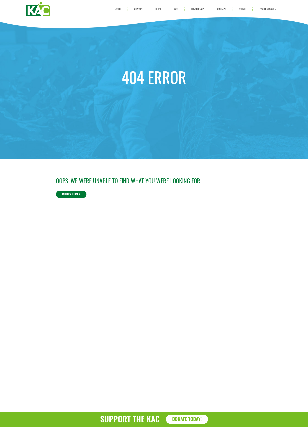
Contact (221, 9)
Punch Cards (197, 9)
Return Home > (71, 194)
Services (138, 9)
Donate (242, 9)
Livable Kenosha (267, 9)
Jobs (176, 9)
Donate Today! (187, 419)
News (158, 9)
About (117, 9)
